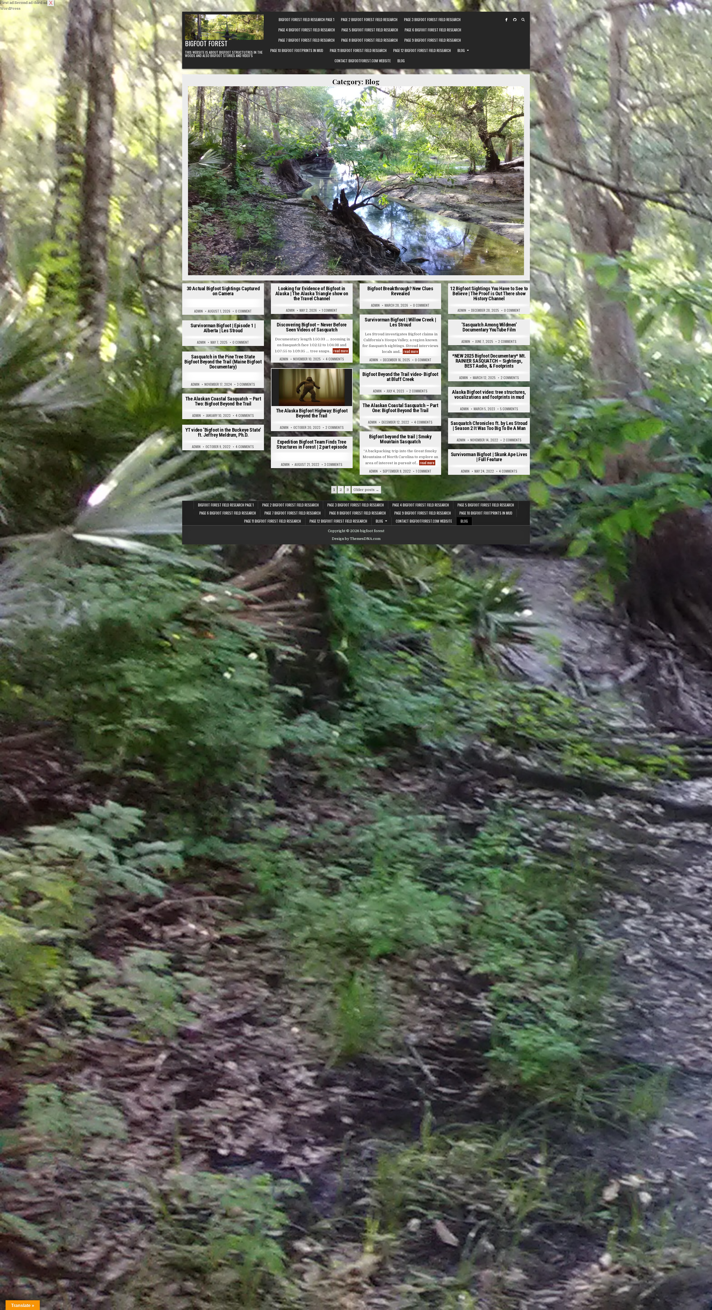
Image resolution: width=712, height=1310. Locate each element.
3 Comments (246, 384)
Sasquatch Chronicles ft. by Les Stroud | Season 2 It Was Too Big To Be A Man (489, 425)
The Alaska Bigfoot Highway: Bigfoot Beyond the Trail (312, 413)
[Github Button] (514, 19)
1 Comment (329, 310)
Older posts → (366, 490)
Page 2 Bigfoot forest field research (369, 19)
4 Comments (335, 359)
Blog (461, 50)
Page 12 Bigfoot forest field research (422, 50)
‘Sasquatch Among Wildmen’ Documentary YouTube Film (489, 327)
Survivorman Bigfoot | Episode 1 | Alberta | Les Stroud (223, 328)
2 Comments (507, 341)
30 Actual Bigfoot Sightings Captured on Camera (223, 291)
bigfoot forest (206, 43)
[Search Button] (523, 19)
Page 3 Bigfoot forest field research (432, 19)
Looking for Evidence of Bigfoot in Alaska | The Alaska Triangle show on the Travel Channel (311, 293)
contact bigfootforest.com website (363, 60)
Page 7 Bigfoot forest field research (306, 40)
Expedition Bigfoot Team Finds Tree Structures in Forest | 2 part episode (311, 444)
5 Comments (509, 409)
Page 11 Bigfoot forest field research (358, 50)
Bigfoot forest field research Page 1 (306, 19)
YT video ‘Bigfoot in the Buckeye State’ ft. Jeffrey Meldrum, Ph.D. (223, 432)
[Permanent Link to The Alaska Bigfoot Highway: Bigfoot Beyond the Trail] (311, 387)
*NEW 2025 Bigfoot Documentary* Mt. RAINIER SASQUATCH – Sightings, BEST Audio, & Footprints (489, 361)
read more (411, 351)
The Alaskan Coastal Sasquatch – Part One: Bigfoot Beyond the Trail (400, 407)
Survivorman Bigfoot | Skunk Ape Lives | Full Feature (489, 456)
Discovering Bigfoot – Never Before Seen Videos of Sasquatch (311, 327)
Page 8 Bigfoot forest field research (369, 40)
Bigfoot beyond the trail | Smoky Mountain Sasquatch (400, 439)
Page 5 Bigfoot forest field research (370, 30)
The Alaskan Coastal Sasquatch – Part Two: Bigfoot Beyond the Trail (223, 401)
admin (198, 311)
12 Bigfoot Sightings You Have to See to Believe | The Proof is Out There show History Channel (489, 293)
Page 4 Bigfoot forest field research (306, 30)
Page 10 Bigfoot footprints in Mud (296, 50)
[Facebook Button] (506, 19)
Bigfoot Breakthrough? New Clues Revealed (400, 291)
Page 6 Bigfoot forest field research (433, 30)
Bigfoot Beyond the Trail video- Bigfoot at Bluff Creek (400, 376)
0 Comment (243, 311)
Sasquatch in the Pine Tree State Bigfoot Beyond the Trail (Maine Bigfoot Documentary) (222, 362)
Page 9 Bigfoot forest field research (432, 40)
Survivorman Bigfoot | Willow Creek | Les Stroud (400, 322)
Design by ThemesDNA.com (356, 539)
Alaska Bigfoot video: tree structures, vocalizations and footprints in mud (489, 394)
